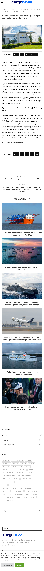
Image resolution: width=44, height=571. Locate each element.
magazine (28, 482)
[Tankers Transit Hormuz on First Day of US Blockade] (22, 251)
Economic (6, 479)
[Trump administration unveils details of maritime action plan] (22, 391)
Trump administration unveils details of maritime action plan (22, 408)
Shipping (5, 491)
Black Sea (6, 466)
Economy (15, 479)
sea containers (17, 488)
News (4, 485)
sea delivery (28, 488)
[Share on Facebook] (22, 54)
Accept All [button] (19, 565)
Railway (12, 485)
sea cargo (6, 488)
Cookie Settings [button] (8, 565)
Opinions (23, 440)
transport (35, 494)
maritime (36, 482)
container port (8, 473)
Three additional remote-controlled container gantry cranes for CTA (22, 233)
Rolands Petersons (23, 485)
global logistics (8, 482)
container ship (32, 473)
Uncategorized (23, 445)
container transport (24, 476)
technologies (18, 494)
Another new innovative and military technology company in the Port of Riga (22, 303)
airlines (15, 463)
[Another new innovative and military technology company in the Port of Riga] (22, 286)
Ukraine (18, 497)
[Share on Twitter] (27, 54)
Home (4, 9)
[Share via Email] (36, 54)
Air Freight (6, 463)
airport (31, 463)
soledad (34, 491)
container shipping (9, 476)
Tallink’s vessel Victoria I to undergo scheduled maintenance (22, 373)
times (27, 494)
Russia (34, 485)
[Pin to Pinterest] (31, 54)
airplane (23, 463)
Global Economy (27, 479)
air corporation (17, 460)
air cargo (6, 460)
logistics (19, 482)
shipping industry (17, 491)
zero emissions (8, 500)
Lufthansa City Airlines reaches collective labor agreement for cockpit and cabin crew (22, 338)
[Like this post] (17, 54)
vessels (33, 497)
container (32, 469)
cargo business (8, 469)
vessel (26, 497)
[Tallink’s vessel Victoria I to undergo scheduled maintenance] (22, 356)
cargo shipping (20, 469)
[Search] (42, 3)
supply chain (7, 494)
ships (27, 491)
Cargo (14, 9)
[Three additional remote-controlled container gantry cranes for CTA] (22, 216)
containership (20, 473)
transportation (8, 497)
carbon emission (17, 466)
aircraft (28, 460)
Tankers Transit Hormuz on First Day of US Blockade (22, 268)
